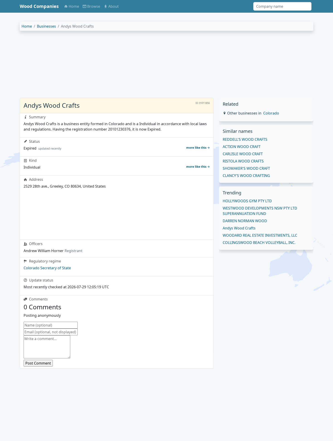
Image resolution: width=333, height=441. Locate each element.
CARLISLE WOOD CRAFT (243, 153)
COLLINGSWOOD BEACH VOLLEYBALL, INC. (259, 242)
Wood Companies (39, 6)
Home (27, 26)
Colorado (271, 113)
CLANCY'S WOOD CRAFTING (246, 175)
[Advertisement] (156, 66)
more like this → (198, 147)
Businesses (46, 26)
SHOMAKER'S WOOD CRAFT (246, 168)
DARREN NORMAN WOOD (245, 220)
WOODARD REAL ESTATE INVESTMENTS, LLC (260, 235)
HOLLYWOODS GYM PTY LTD (247, 200)
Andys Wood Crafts (239, 228)
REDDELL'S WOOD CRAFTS (245, 139)
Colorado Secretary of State (47, 267)
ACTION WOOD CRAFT (242, 146)
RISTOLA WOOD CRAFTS (243, 161)
